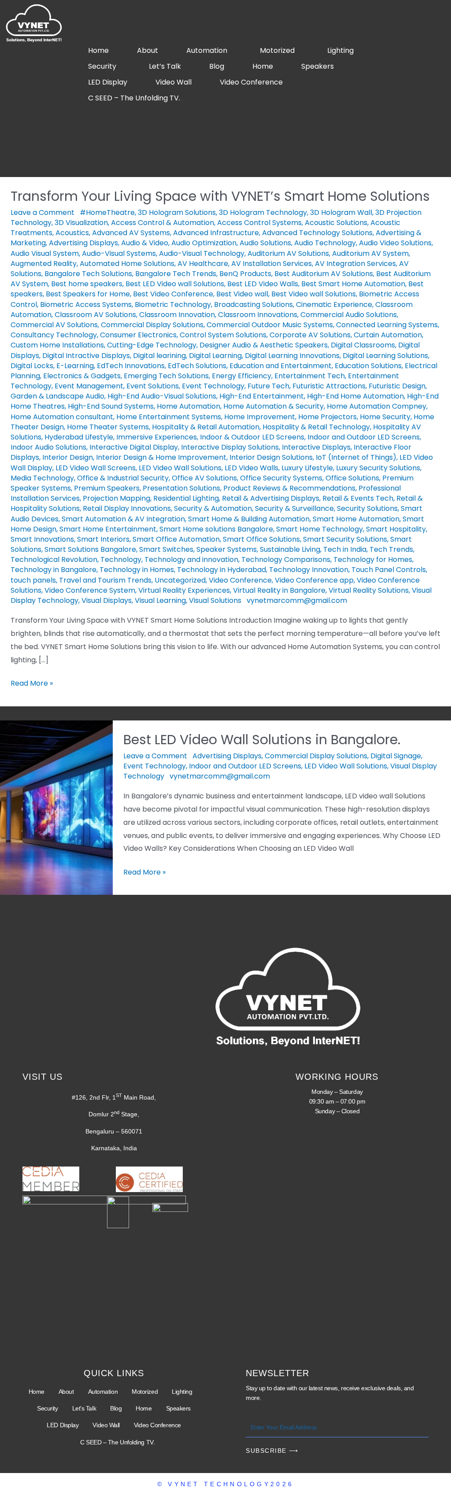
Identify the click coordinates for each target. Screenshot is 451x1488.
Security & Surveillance (294, 508)
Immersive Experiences (156, 437)
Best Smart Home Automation (353, 284)
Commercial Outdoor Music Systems (270, 325)
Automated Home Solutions (127, 263)
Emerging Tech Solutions (166, 376)
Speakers (317, 66)
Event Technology (213, 386)
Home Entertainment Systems (168, 417)
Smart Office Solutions (261, 539)
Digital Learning (215, 356)
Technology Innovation (308, 570)
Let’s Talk (165, 66)
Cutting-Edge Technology (151, 345)
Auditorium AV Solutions (288, 253)
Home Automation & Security (273, 406)
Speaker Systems (226, 549)
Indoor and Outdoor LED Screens (363, 437)
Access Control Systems (259, 223)
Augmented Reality (44, 263)
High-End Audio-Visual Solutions (161, 396)
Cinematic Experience (334, 304)
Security (102, 66)
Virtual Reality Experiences (184, 590)
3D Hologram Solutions (177, 212)
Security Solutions (367, 508)
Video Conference (251, 82)
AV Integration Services (355, 263)
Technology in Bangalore (53, 570)
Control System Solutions (223, 335)
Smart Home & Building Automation (249, 519)
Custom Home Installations (57, 345)
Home (98, 50)
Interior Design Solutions (271, 457)
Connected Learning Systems (387, 325)
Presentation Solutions (181, 488)
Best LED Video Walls (262, 284)
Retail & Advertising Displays (270, 498)
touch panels (33, 580)
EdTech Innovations (131, 366)
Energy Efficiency (241, 376)
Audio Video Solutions (395, 243)
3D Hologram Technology (263, 212)
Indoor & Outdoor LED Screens (252, 437)
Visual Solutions (215, 600)
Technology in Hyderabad (221, 570)
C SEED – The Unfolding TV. (134, 98)
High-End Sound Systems (111, 406)
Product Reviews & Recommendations (289, 488)
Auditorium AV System (370, 253)
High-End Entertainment (261, 396)
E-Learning (75, 366)
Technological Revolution (54, 559)
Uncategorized (180, 580)
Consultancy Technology (54, 335)
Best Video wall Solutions (313, 294)
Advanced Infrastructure (216, 233)
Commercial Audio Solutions (348, 315)
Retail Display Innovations (127, 508)
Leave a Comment (42, 212)
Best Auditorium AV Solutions (323, 274)
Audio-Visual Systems (119, 253)
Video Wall (173, 82)
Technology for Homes (372, 559)
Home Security (385, 417)
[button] (209, 51)
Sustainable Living (290, 549)
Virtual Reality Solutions (369, 590)
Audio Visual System (45, 253)
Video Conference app (314, 580)
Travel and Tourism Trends (105, 580)
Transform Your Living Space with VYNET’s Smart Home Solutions (220, 196)
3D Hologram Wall (341, 212)
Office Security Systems (281, 478)
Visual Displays (106, 600)
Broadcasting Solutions (253, 304)
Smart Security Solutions (345, 539)
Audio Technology (325, 243)
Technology (120, 559)
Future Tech (268, 386)
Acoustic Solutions (336, 223)
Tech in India (344, 549)
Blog (216, 66)
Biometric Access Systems (86, 304)
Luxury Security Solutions (378, 468)
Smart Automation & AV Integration (123, 519)
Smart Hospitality (396, 529)
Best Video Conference (173, 294)
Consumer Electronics (138, 335)
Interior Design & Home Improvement (161, 457)
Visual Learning (160, 600)
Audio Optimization (204, 243)
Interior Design (67, 457)
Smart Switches (166, 549)
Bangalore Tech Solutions (88, 274)
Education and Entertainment (280, 366)
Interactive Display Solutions (230, 447)
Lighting (340, 50)
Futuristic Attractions (329, 386)
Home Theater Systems (108, 427)
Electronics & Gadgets (82, 376)
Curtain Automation (388, 335)
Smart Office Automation (176, 539)
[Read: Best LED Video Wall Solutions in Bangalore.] (56, 807)
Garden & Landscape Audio (57, 396)
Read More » (32, 682)
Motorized (277, 50)
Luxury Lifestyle (307, 468)
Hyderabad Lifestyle (78, 437)
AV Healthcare (202, 263)
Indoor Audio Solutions (48, 447)
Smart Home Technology (319, 529)
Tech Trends (391, 549)
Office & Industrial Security (123, 478)
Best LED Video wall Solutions (175, 284)
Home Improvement (259, 417)
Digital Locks (32, 366)
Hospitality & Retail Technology (316, 427)
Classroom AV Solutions (95, 315)
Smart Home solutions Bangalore (216, 529)
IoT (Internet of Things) (356, 457)
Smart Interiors (103, 539)
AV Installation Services (271, 263)
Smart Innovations (42, 539)
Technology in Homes (137, 570)
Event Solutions (152, 386)
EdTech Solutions (197, 366)
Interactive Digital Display (133, 447)
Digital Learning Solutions (385, 356)
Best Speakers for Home (88, 294)
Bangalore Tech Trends (175, 274)
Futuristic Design (397, 386)
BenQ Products (245, 274)
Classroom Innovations (257, 315)
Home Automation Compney (376, 406)
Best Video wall (242, 294)
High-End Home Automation (355, 396)
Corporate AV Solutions (310, 335)
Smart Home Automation (356, 519)
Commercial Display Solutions (152, 325)
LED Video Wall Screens (95, 468)
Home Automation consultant (62, 417)
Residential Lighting (186, 498)
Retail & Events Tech (357, 498)
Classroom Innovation (177, 315)
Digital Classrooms (363, 345)
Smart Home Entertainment (107, 529)
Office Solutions (352, 478)
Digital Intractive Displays (86, 356)
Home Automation (188, 406)
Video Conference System (89, 590)
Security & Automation (213, 508)
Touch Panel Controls (388, 570)
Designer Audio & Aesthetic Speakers (264, 345)
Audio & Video (144, 243)
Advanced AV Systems (131, 233)
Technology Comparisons (285, 559)
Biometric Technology (173, 304)
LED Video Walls (251, 468)
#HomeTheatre (107, 212)
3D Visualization (81, 223)
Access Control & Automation (162, 223)
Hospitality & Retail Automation (205, 427)
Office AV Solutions (204, 478)
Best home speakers (86, 284)
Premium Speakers (107, 488)
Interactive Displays (316, 447)
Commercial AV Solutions (54, 325)
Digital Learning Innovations (292, 356)
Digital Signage (395, 756)
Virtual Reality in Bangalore (279, 590)
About (147, 50)
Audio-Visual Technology (201, 253)
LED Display (107, 82)
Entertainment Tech (309, 376)
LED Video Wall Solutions (180, 468)
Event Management (89, 386)
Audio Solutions (265, 243)
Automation (206, 50)
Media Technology (42, 478)
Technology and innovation (191, 559)
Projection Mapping (116, 498)
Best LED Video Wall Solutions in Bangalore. (261, 739)
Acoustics (72, 233)
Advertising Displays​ (83, 243)
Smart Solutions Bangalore (90, 549)
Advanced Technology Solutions (317, 233)
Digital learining (159, 356)
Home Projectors (327, 417)
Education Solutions (368, 366)
